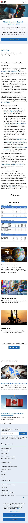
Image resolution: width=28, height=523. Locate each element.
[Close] (23, 497)
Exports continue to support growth (16, 142)
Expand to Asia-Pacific (6, 448)
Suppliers (3, 474)
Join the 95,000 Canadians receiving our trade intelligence (11, 429)
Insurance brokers (6, 469)
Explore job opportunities (7, 493)
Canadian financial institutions (9, 466)
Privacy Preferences (14, 511)
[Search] (23, 2)
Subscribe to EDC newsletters (8, 495)
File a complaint (5, 490)
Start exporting (5, 453)
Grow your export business (8, 456)
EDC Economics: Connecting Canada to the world (14, 383)
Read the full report (14, 39)
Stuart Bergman (5, 50)
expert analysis (12, 186)
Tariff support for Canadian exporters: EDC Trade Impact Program (12, 414)
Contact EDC (4, 487)
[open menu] (26, 2)
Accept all (14, 519)
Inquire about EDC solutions (8, 485)
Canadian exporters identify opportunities (12, 164)
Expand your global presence (8, 458)
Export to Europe (5, 451)
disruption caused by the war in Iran (10, 71)
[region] (14, 509)
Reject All (14, 515)
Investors (3, 477)
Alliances (3, 472)
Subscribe (22, 433)
